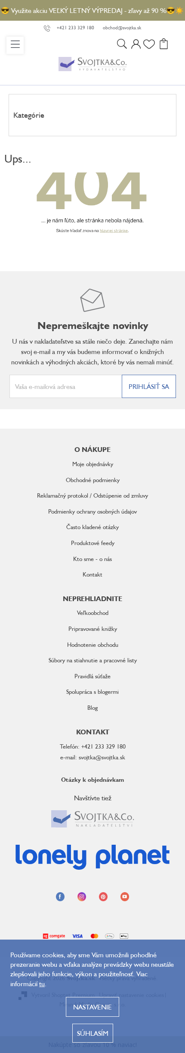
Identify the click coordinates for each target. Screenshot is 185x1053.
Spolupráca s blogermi (92, 691)
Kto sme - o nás (92, 558)
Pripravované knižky (92, 628)
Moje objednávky (92, 463)
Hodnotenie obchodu (92, 644)
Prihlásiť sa (149, 386)
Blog (92, 707)
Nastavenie (92, 1007)
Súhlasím (92, 1033)
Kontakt (92, 574)
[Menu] (15, 45)
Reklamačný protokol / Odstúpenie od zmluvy (92, 495)
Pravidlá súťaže (92, 676)
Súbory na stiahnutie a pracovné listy (93, 660)
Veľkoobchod (92, 612)
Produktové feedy (92, 542)
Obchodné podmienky (93, 479)
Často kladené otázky (92, 526)
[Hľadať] (121, 45)
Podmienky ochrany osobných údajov (92, 511)
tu (42, 983)
